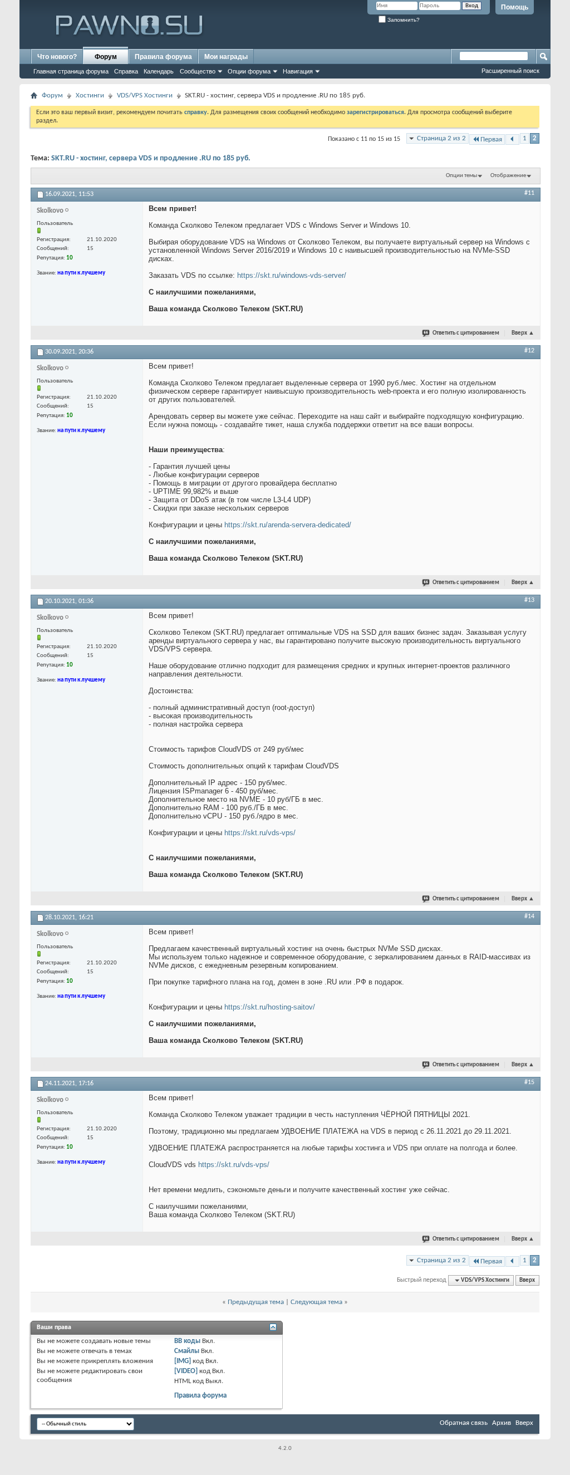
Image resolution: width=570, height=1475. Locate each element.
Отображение (508, 176)
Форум (106, 57)
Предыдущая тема (256, 1302)
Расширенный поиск (510, 70)
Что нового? (57, 57)
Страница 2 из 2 (441, 138)
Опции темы (461, 176)
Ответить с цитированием (466, 333)
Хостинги (90, 95)
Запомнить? (403, 20)
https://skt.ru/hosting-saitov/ (269, 1007)
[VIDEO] (186, 1371)
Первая (491, 139)
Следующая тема (316, 1302)
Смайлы (186, 1351)
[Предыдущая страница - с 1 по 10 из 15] (512, 139)
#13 (529, 600)
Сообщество (197, 71)
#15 (529, 1082)
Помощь (514, 7)
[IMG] (182, 1361)
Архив (501, 1423)
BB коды (187, 1341)
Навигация (298, 71)
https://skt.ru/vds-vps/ (260, 833)
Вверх (523, 333)
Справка (126, 71)
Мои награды (226, 57)
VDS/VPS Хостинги (145, 95)
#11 (529, 193)
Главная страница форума (71, 71)
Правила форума (163, 57)
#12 (529, 350)
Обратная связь (464, 1423)
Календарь (159, 71)
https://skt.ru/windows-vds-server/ (291, 275)
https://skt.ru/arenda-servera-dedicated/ (287, 525)
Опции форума (249, 71)
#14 (529, 916)
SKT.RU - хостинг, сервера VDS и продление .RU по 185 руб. (150, 158)
